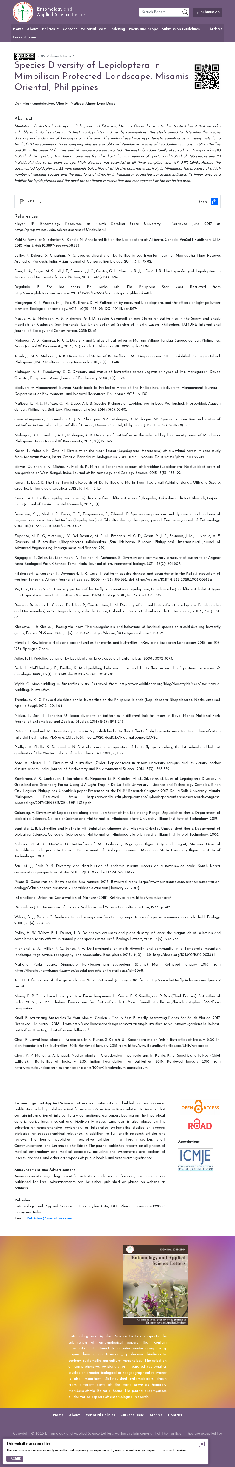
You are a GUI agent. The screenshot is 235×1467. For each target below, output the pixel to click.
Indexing (117, 29)
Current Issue (24, 37)
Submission (209, 12)
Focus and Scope (143, 29)
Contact (70, 29)
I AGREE (15, 1458)
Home (18, 29)
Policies (49, 29)
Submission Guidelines (181, 29)
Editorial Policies (100, 1415)
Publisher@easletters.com (49, 1218)
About (32, 29)
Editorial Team (93, 29)
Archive (215, 29)
